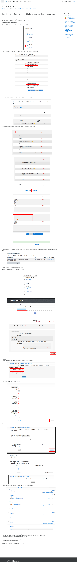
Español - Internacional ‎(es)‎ (26, 1)
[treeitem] (69, 15)
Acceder (74, 1)
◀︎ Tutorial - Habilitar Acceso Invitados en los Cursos (13, 546)
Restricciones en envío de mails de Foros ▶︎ (50, 546)
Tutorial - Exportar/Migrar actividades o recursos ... (28, 8)
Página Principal (5, 8)
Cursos (68, 37)
